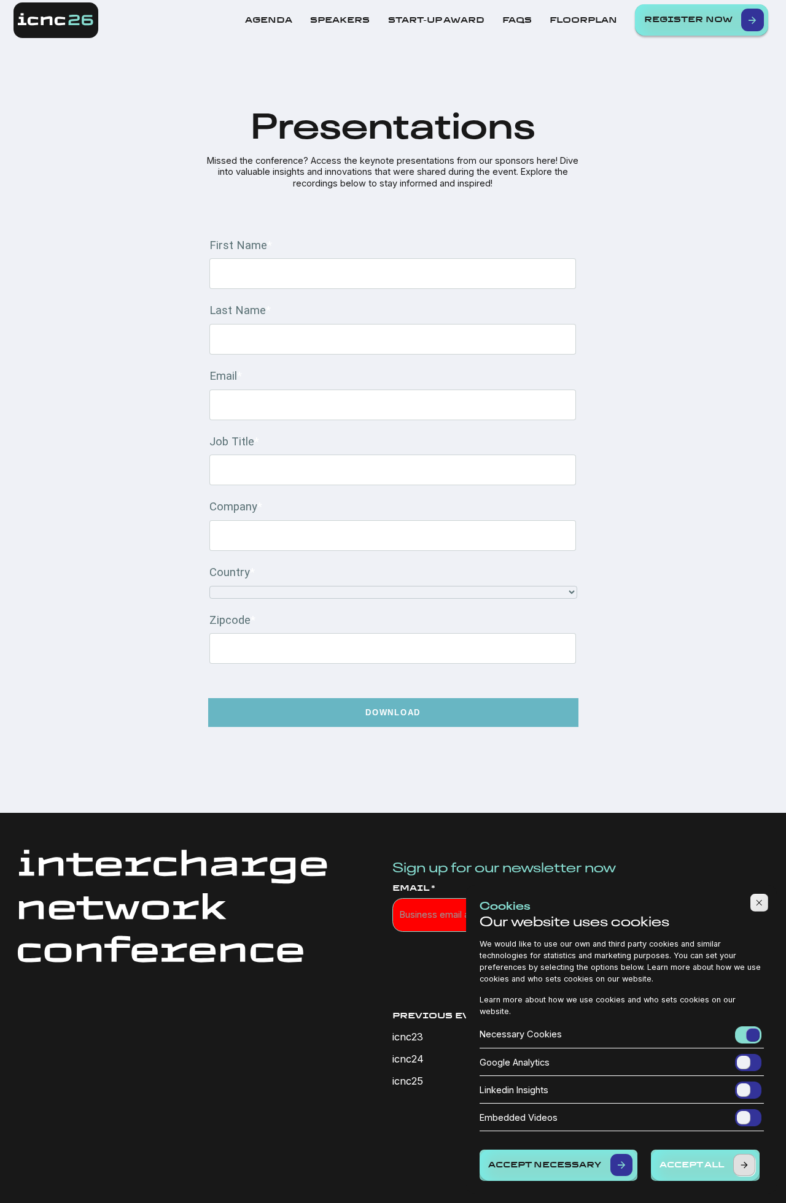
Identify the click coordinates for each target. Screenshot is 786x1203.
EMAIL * (413, 888)
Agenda (268, 20)
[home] (56, 20)
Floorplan (583, 20)
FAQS (517, 20)
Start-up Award (436, 20)
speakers (340, 20)
